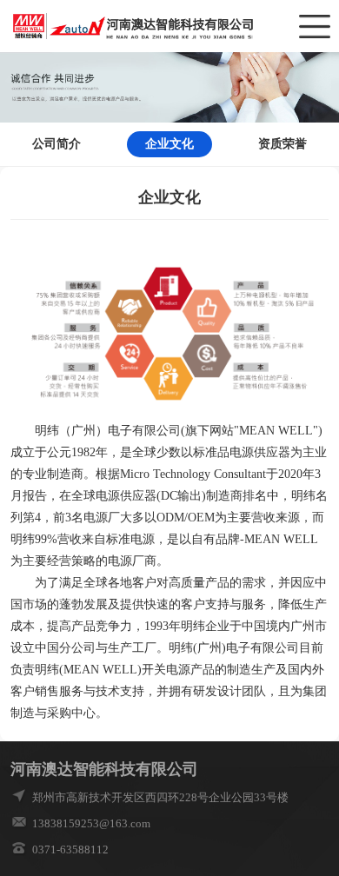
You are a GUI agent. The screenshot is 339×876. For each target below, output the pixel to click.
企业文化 (169, 143)
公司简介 (56, 143)
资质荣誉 (282, 143)
